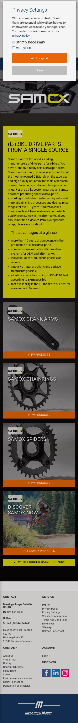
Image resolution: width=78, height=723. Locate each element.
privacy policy (21, 35)
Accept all (41, 58)
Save (40, 70)
